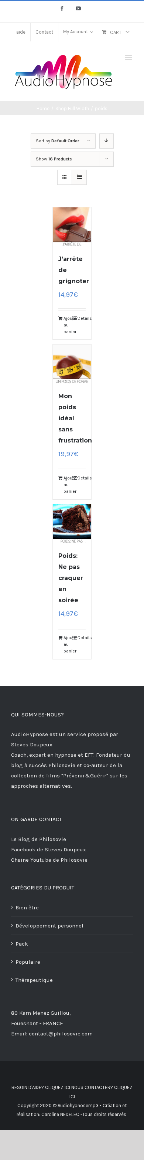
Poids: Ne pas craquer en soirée (70, 578)
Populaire (28, 962)
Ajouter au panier (68, 325)
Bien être (27, 907)
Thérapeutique (34, 980)
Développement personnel (49, 925)
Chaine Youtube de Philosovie (49, 860)
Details (82, 318)
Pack (22, 943)
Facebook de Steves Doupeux (48, 849)
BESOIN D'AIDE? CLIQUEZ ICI (40, 1087)
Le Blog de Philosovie (38, 839)
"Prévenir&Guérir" (85, 775)
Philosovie (62, 765)
